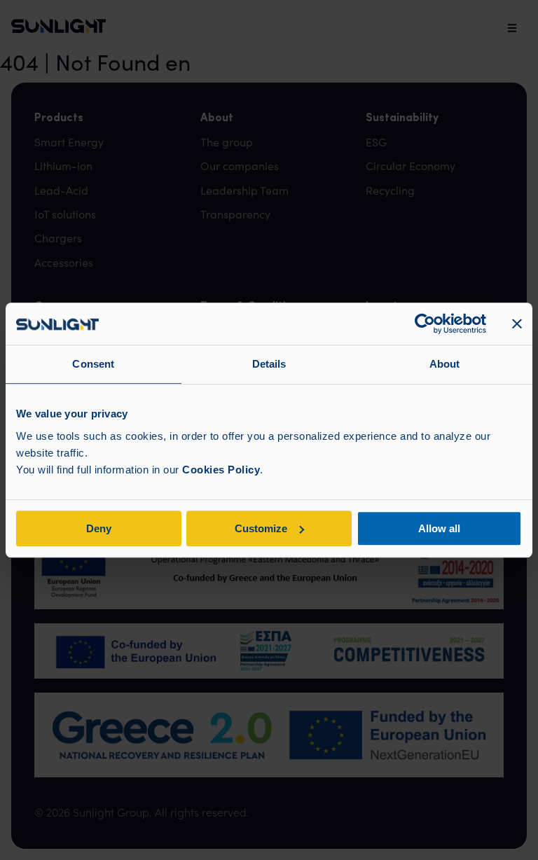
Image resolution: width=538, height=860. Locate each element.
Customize (261, 528)
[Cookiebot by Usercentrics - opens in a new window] (425, 323)
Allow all (439, 528)
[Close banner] (517, 323)
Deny (98, 528)
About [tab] (444, 364)
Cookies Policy (221, 470)
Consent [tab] (93, 364)
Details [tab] (269, 364)
